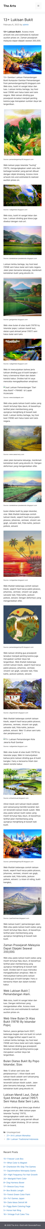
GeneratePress (34, 1225)
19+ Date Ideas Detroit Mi (15, 1202)
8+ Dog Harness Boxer (13, 1182)
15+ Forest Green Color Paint (16, 1194)
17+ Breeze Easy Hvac (13, 1186)
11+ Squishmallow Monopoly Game (19, 1171)
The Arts (9, 6)
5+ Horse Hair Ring (12, 1210)
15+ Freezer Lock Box (13, 1159)
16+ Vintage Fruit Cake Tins (16, 1214)
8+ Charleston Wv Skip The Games (19, 1167)
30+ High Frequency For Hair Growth (20, 1174)
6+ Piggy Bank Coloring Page (16, 1206)
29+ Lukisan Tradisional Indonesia (22, 1139)
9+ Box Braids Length (13, 1190)
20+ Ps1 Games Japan (13, 1198)
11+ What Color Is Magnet (15, 1163)
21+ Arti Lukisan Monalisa (18, 1135)
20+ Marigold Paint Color (15, 1178)
